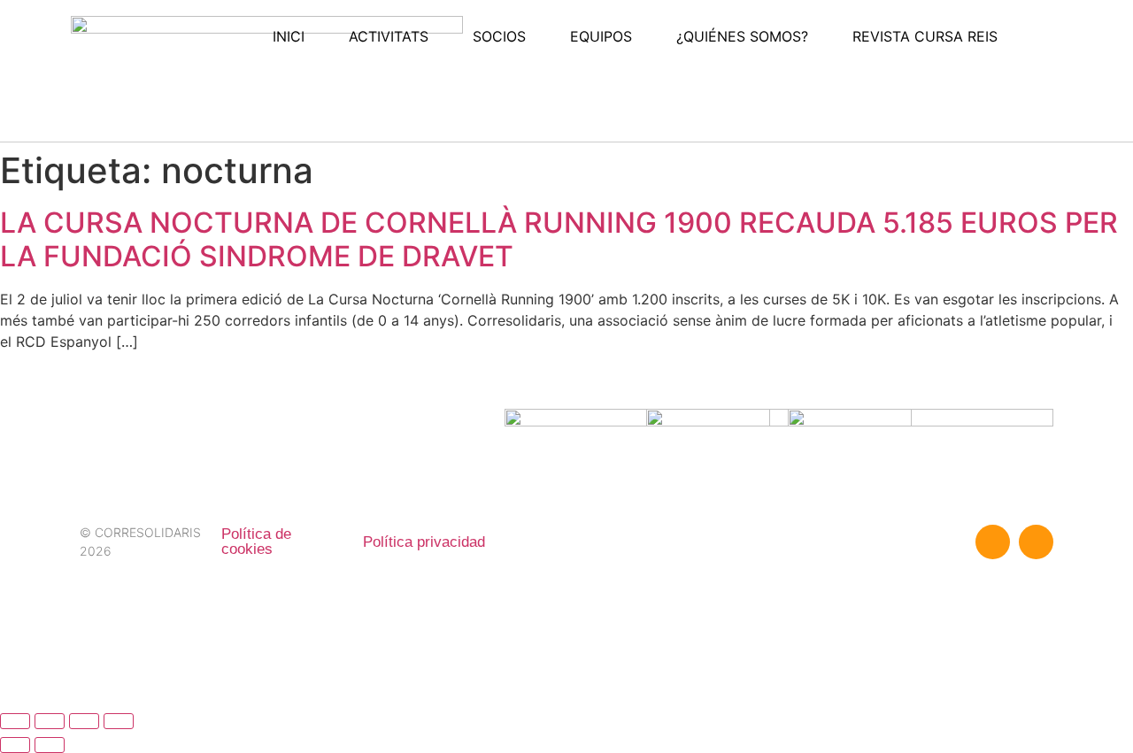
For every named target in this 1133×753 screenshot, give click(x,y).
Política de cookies (256, 541)
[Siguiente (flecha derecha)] (50, 745)
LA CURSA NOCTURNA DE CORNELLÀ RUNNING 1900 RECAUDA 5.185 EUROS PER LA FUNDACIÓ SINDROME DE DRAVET (559, 239)
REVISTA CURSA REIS (925, 36)
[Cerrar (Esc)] (119, 721)
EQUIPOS (601, 36)
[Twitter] (992, 542)
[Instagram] (1036, 542)
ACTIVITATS (388, 36)
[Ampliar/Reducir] (15, 721)
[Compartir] (84, 721)
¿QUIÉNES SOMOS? (742, 36)
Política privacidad (424, 542)
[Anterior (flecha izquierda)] (15, 745)
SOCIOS (499, 36)
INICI (288, 36)
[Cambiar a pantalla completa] (50, 721)
